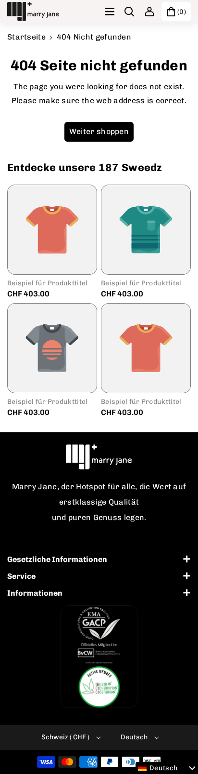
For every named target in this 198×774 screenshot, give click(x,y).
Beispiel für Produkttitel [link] (47, 283)
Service (21, 576)
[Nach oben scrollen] (177, 744)
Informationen (34, 593)
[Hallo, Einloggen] (149, 11)
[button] (110, 11)
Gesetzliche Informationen (57, 559)
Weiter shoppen (99, 131)
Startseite (26, 36)
